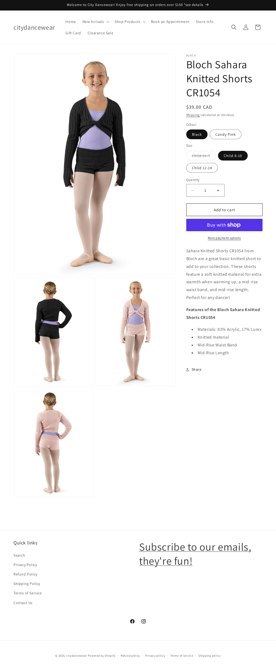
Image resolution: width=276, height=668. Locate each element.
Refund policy (130, 655)
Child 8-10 (233, 155)
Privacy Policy (25, 564)
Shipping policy (209, 655)
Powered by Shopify (102, 655)
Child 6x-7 (204, 157)
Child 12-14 (202, 167)
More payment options (224, 238)
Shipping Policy (26, 583)
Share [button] (197, 369)
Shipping (193, 115)
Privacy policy (155, 655)
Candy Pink (225, 134)
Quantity (193, 180)
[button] (95, 21)
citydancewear (76, 655)
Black (197, 134)
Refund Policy (25, 574)
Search (19, 555)
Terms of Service (27, 593)
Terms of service (181, 655)
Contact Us (23, 602)
